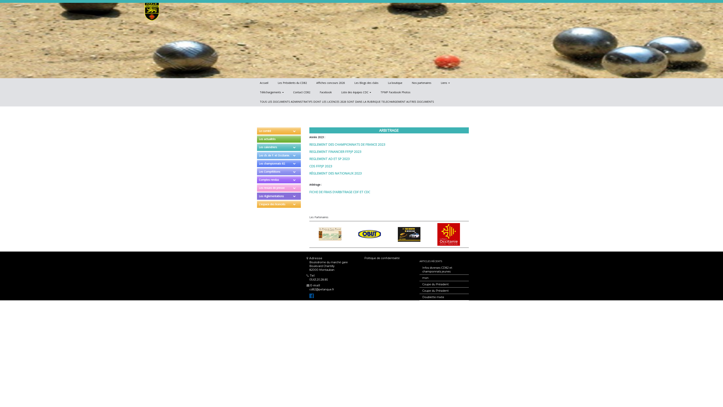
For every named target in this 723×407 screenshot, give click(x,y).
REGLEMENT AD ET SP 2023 (329, 159)
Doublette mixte (433, 297)
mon (425, 278)
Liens (444, 83)
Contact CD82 (301, 92)
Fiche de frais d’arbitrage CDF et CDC (339, 192)
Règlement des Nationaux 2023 (335, 173)
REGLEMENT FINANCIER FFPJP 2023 (335, 151)
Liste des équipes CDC (355, 92)
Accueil (264, 83)
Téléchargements (271, 92)
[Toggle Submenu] (294, 131)
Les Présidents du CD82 (292, 83)
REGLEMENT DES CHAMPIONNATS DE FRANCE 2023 (347, 144)
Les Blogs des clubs (366, 83)
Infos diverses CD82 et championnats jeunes (437, 269)
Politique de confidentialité (382, 258)
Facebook (326, 92)
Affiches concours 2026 (330, 83)
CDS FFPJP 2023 (320, 166)
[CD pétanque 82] (311, 296)
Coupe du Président (435, 284)
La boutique (395, 83)
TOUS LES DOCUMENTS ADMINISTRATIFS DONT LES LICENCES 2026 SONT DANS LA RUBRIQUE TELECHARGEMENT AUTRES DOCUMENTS (347, 101)
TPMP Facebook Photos (395, 92)
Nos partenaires (421, 83)
